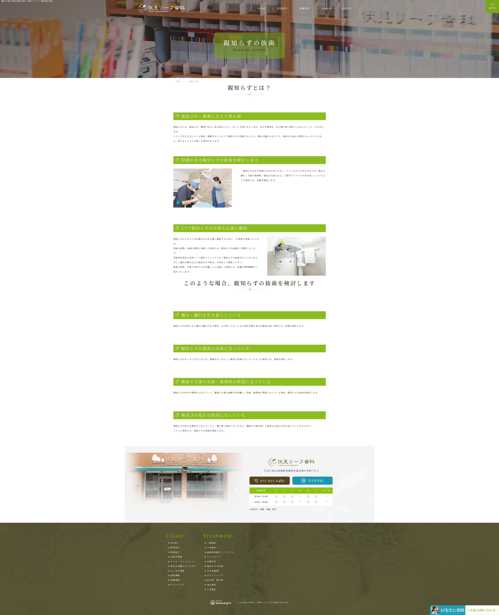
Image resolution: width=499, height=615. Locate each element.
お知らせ (347, 8)
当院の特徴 (176, 556)
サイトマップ (177, 584)
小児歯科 (211, 547)
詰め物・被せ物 (215, 580)
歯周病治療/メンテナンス (220, 552)
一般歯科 (211, 542)
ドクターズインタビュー (183, 561)
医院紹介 (175, 552)
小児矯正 (211, 589)
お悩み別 (326, 8)
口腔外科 (211, 561)
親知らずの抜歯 (215, 566)
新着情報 (175, 580)
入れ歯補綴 (213, 570)
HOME (261, 8)
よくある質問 (178, 570)
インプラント (214, 556)
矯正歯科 (211, 584)
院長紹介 (175, 547)
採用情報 (175, 575)
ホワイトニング (215, 575)
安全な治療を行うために (183, 566)
